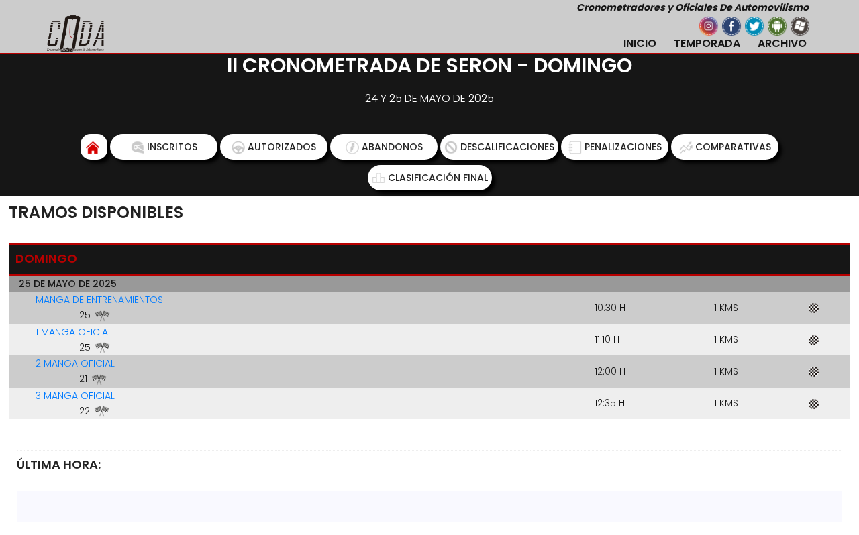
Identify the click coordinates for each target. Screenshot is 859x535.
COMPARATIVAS (733, 147)
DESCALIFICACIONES (507, 147)
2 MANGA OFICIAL (75, 363)
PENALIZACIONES (623, 147)
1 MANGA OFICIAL (74, 332)
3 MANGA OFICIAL (75, 395)
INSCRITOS (172, 147)
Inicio (639, 43)
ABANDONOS (392, 147)
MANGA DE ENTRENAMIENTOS (99, 299)
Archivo (782, 43)
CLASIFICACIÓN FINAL (438, 177)
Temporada (707, 43)
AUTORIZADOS (282, 147)
